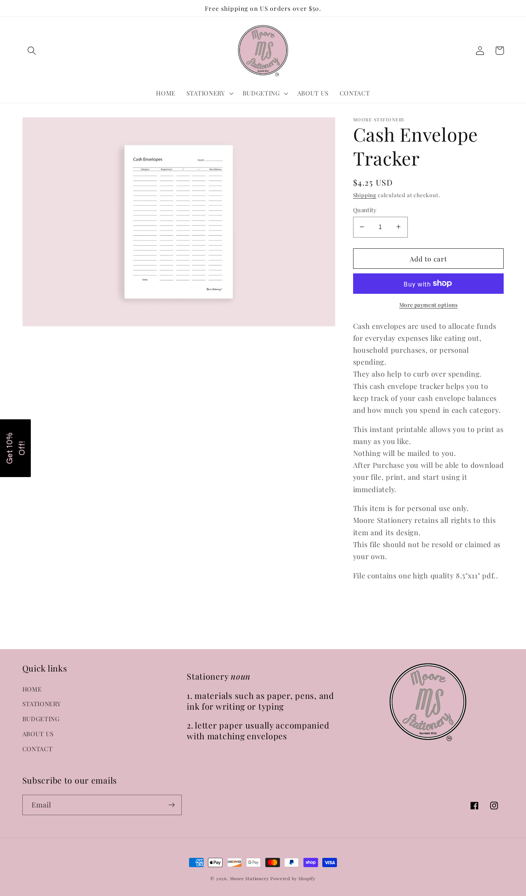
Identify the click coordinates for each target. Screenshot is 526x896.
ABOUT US (38, 734)
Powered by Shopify (293, 878)
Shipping (364, 194)
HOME (32, 689)
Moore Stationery (249, 878)
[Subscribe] (171, 805)
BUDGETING (41, 719)
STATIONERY (41, 704)
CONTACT (37, 749)
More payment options (428, 304)
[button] (32, 50)
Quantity (365, 209)
